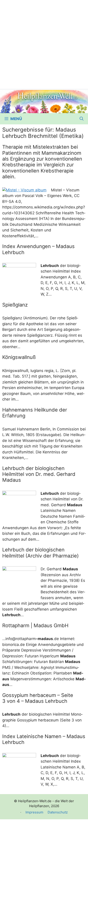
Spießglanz (15, 305)
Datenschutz (58, 812)
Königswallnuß (19, 357)
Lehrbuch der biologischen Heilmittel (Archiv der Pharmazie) (40, 552)
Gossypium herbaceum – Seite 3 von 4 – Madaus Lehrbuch (37, 698)
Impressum (34, 812)
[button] (81, 118)
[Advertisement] (44, 44)
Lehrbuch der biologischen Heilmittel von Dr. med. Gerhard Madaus (38, 474)
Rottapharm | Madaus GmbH (35, 625)
